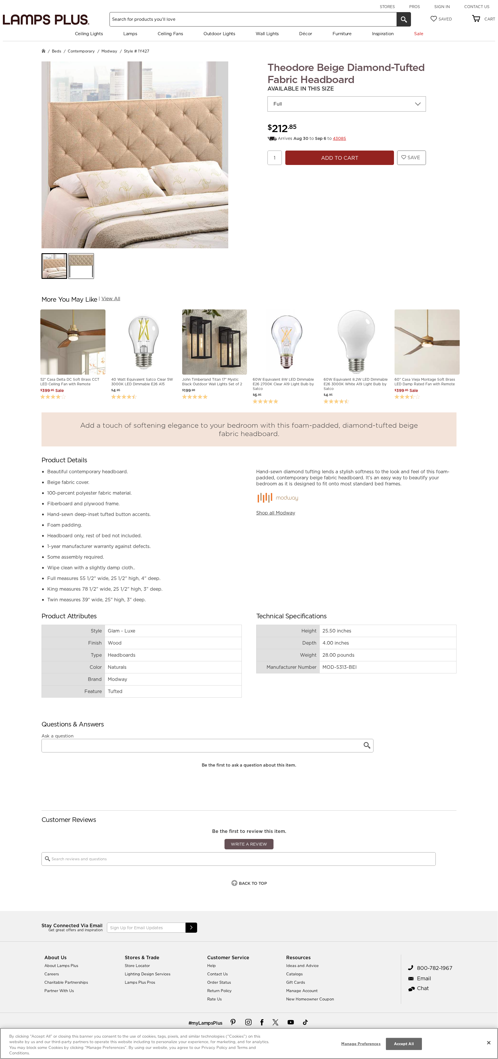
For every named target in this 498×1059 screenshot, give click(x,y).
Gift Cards (295, 982)
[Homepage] (44, 51)
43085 (339, 138)
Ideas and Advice (302, 965)
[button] (54, 266)
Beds (56, 51)
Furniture (342, 34)
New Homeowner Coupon (310, 999)
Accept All (404, 1043)
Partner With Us (59, 990)
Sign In (442, 7)
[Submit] (191, 928)
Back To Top (253, 883)
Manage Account (302, 990)
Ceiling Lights (89, 34)
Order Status (219, 982)
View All (110, 298)
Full (277, 104)
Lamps (130, 34)
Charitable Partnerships (66, 982)
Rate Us (214, 999)
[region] (249, 1043)
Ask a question (57, 736)
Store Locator (137, 965)
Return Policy (219, 990)
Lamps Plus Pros (140, 982)
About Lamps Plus (61, 965)
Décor (305, 34)
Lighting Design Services (147, 974)
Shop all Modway (275, 513)
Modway (109, 51)
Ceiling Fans (170, 34)
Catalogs (294, 974)
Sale (418, 34)
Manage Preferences (360, 1043)
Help (211, 965)
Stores (387, 6)
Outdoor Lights (219, 34)
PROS (414, 6)
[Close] (488, 1042)
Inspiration (383, 34)
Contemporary (81, 51)
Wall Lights (267, 34)
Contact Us (476, 6)
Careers (51, 974)
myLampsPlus (206, 1023)
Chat (423, 988)
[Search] (404, 19)
